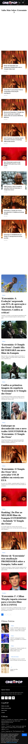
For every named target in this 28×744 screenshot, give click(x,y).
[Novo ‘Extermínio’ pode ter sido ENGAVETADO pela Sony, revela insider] (14, 156)
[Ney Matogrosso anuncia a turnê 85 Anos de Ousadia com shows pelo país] (5, 658)
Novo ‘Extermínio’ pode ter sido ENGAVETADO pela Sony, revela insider (12, 164)
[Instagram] (6, 697)
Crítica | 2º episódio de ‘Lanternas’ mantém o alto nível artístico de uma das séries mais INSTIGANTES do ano (14, 721)
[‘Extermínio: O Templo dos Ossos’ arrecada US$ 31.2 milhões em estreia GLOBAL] (14, 205)
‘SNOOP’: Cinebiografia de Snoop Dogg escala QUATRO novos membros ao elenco (18, 639)
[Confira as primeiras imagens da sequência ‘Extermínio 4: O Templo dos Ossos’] (14, 370)
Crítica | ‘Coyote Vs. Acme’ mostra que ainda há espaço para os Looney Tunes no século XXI (13, 726)
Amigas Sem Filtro (14, 669)
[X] (9, 697)
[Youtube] (13, 697)
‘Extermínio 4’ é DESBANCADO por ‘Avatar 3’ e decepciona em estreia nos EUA (13, 236)
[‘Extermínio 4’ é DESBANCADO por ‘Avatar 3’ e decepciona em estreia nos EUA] (14, 229)
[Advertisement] (14, 29)
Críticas (3, 724)
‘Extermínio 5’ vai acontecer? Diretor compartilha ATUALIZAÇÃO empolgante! (13, 91)
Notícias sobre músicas (15, 656)
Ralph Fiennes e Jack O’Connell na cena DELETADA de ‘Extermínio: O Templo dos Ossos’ (13, 188)
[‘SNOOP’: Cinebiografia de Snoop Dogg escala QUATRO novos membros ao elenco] (5, 638)
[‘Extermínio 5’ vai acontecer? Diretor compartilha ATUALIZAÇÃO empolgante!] (14, 84)
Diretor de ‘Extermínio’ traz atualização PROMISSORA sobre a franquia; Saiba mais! (13, 67)
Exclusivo (4, 593)
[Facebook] (2, 697)
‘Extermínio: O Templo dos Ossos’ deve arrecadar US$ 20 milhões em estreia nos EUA (13, 475)
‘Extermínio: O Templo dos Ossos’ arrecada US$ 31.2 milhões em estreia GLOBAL (14, 212)
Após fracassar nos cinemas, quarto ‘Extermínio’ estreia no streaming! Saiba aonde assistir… (13, 139)
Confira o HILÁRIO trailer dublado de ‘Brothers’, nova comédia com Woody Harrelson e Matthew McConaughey (18, 629)
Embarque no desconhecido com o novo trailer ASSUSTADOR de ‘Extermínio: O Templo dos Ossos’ (14, 431)
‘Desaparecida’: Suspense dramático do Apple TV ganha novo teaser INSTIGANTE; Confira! (18, 649)
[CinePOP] (10, 2)
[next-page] (10, 614)
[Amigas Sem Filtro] (5, 668)
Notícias (3, 295)
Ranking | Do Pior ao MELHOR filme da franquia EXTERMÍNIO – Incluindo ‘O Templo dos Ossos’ (13, 518)
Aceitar (24, 734)
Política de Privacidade (11, 742)
